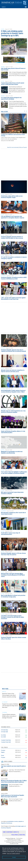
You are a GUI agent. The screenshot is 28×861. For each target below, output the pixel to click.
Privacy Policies (14, 834)
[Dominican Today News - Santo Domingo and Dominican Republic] (14, 3)
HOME (4, 832)
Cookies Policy (22, 834)
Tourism (3, 275)
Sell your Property (23, 147)
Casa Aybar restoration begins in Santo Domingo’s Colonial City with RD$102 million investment (12, 617)
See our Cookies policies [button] (13, 853)
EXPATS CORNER (8, 761)
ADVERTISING (9, 832)
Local (2, 29)
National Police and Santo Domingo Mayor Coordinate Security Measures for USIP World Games (13, 575)
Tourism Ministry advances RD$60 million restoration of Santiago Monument (9, 716)
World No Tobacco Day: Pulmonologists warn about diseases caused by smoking (9, 695)
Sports (3, 348)
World (3, 66)
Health (4, 691)
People (3, 388)
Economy (3, 409)
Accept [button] (14, 857)
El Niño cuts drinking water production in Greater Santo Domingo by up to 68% (12, 33)
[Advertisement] (14, 15)
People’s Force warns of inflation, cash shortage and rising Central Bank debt (10, 705)
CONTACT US (16, 832)
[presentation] (24, 111)
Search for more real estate (13, 147)
